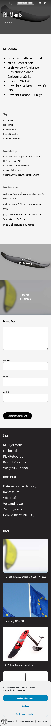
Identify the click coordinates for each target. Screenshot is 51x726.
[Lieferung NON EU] (25, 620)
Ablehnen (25, 706)
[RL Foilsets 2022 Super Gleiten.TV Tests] (25, 576)
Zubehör (7, 22)
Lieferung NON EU (12, 161)
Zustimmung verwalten (4, 722)
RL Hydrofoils (9, 120)
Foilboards (8, 124)
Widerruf (9, 497)
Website (7, 392)
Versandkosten (14, 503)
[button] (4, 3)
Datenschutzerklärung (27, 721)
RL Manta (10, 49)
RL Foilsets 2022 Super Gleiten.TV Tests (21, 156)
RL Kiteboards (9, 129)
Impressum (42, 721)
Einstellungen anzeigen (25, 714)
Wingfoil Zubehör (11, 138)
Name (6, 360)
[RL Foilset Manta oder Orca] (25, 665)
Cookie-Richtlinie (10, 721)
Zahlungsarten (13, 509)
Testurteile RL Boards (24, 224)
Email (6, 376)
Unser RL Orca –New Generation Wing (21, 174)
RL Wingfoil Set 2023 (12, 170)
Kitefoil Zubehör (10, 134)
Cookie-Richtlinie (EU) (18, 515)
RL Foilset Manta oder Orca (16, 165)
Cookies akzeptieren (25, 698)
